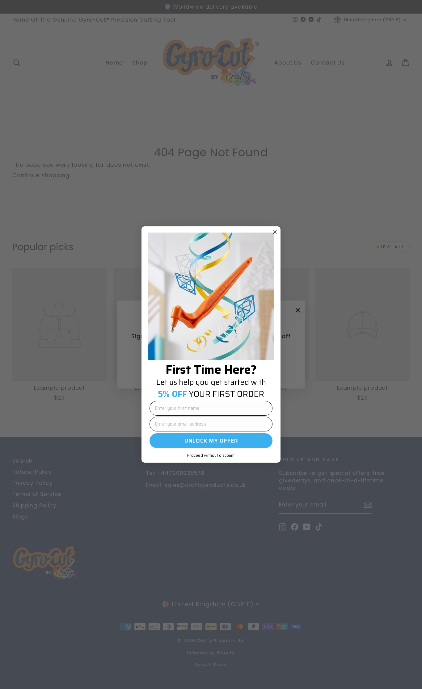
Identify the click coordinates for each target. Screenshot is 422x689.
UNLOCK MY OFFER (211, 440)
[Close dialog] (275, 232)
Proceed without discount (211, 455)
